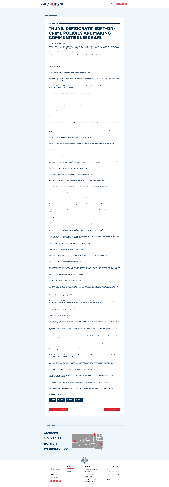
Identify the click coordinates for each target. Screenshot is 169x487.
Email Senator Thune (55, 476)
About (73, 4)
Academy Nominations (90, 473)
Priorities (108, 468)
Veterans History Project (112, 474)
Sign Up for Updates (55, 477)
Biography (52, 468)
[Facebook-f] (120, 4)
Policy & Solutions (104, 4)
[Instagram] (123, 4)
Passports (86, 483)
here (53, 43)
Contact (80, 4)
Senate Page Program (89, 478)
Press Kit (69, 471)
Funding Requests (110, 473)
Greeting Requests (89, 476)
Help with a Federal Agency (91, 469)
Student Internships (89, 474)
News (86, 4)
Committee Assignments (56, 469)
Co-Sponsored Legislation (112, 471)
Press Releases (53, 15)
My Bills (108, 469)
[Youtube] (125, 4)
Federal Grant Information (90, 479)
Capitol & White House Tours (91, 468)
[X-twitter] (117, 4)
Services (93, 4)
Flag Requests (87, 471)
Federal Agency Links (89, 481)
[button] (52, 400)
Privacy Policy (111, 479)
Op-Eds (69, 469)
